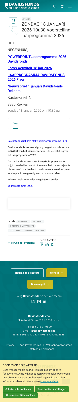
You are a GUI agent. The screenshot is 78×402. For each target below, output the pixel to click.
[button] (69, 6)
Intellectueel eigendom (41, 348)
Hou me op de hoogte (27, 272)
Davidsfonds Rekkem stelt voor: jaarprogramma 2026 (37, 140)
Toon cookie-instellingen (52, 389)
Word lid (55, 272)
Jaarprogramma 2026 (20, 185)
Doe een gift (38, 284)
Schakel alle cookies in (18, 389)
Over (15, 123)
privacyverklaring (49, 381)
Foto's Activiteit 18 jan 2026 (30, 68)
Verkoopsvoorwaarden (59, 344)
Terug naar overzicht (23, 242)
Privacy (10, 344)
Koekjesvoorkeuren (30, 344)
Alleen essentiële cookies (20, 395)
